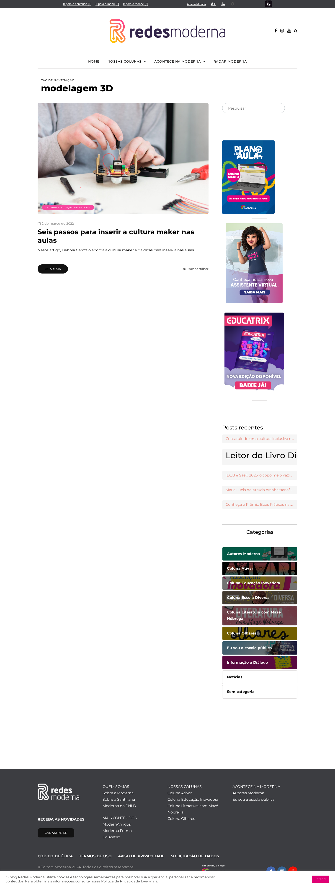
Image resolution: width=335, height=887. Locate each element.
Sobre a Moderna (118, 793)
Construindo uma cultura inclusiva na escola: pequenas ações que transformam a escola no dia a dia (261, 439)
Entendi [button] (320, 879)
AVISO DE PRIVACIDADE (141, 856)
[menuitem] (77, 4)
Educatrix (111, 837)
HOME (93, 61)
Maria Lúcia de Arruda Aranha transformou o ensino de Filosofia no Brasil (261, 490)
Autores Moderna (248, 793)
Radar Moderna (230, 61)
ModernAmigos (117, 824)
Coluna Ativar (180, 793)
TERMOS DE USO (95, 856)
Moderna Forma (117, 831)
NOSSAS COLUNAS (125, 61)
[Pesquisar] (277, 108)
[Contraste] (233, 4)
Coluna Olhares (181, 818)
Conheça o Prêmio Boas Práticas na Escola (261, 504)
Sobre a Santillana (119, 799)
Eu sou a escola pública (253, 799)
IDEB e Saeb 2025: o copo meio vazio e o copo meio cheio (261, 475)
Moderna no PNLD (119, 806)
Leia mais (53, 269)
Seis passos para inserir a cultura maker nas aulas (116, 236)
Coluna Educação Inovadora (68, 207)
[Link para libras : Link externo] (268, 4)
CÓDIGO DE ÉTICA (55, 856)
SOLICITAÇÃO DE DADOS (195, 856)
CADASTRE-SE (56, 832)
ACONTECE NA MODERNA (177, 61)
